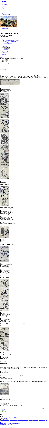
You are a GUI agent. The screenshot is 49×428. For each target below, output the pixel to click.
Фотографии (4, 54)
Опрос (1, 57)
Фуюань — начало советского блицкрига (11, 44)
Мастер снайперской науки (8, 45)
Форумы (3, 13)
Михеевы (5, 46)
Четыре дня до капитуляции (8, 43)
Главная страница (5, 28)
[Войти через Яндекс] (43, 420)
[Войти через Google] (36, 420)
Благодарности (6, 424)
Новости (3, 2)
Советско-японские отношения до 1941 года (11, 40)
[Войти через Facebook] (13, 420)
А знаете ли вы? (5, 12)
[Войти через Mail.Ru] (28, 420)
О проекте (4, 1)
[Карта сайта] (4, 8)
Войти (1, 418)
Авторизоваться (18, 400)
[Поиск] (3, 7)
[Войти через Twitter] (21, 420)
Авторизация (4, 4)
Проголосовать (3, 69)
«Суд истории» (6, 52)
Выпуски (1, 423)
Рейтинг (1, 37)
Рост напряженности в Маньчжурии (10, 41)
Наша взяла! (6, 49)
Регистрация (4, 6)
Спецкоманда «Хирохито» (8, 50)
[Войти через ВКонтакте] (4, 420)
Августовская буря (7, 42)
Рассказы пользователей (6, 14)
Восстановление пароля (13, 417)
